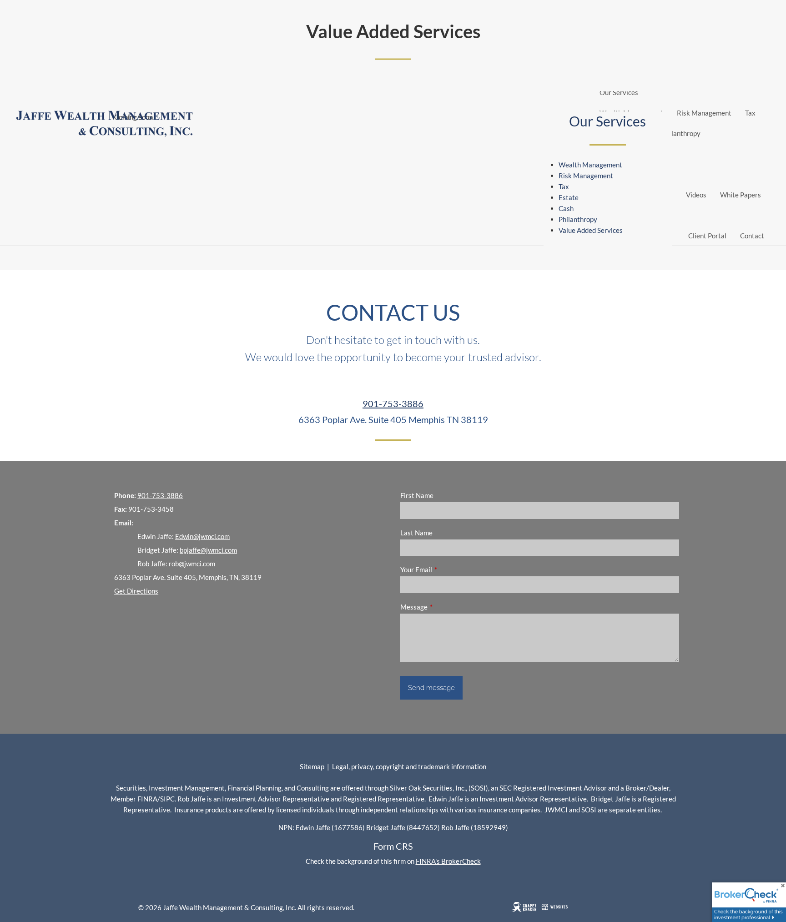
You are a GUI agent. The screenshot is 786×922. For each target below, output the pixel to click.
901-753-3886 (393, 403)
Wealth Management (590, 165)
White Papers (740, 195)
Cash (566, 208)
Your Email (447, 569)
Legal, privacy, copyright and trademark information (409, 766)
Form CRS (393, 846)
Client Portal (707, 236)
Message (445, 607)
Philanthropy (681, 133)
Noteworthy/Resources (635, 174)
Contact (752, 236)
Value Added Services (591, 230)
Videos (696, 195)
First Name (416, 495)
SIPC (167, 799)
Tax (750, 113)
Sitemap (312, 766)
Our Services (619, 92)
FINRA (147, 799)
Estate (569, 197)
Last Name (416, 533)
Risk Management (704, 113)
